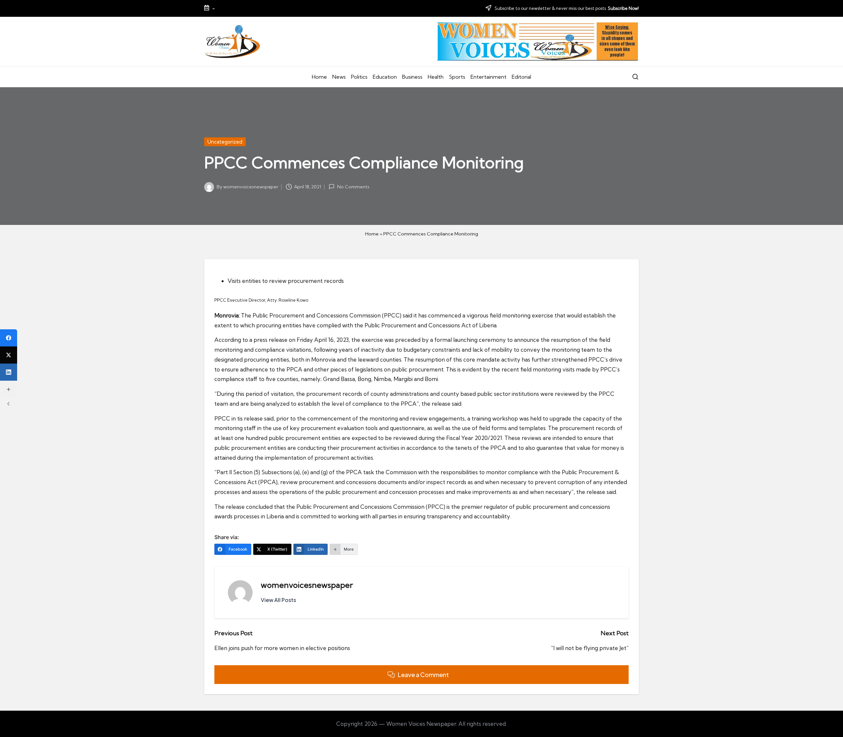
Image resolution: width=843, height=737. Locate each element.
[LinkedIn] (8, 372)
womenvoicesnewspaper (307, 585)
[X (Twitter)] (8, 355)
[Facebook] (8, 337)
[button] (278, 600)
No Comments (353, 187)
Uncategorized (224, 142)
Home (372, 234)
